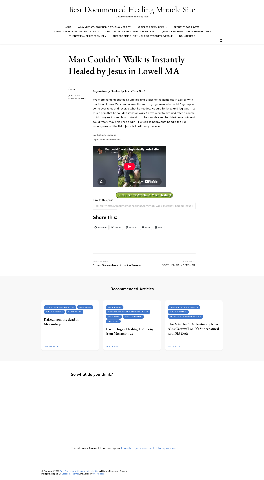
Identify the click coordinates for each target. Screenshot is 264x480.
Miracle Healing (54, 312)
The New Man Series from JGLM (87, 36)
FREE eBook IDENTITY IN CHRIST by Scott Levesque (142, 36)
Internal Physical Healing (184, 307)
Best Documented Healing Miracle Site (132, 9)
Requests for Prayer (186, 27)
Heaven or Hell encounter (60, 307)
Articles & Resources (151, 27)
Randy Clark (74, 312)
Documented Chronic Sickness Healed (128, 312)
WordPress (98, 473)
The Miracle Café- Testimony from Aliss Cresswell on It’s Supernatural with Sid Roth (193, 329)
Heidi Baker (85, 307)
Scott (71, 90)
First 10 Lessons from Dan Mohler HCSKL (130, 31)
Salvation (113, 321)
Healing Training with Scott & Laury (76, 31)
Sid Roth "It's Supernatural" (185, 317)
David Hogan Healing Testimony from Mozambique (130, 331)
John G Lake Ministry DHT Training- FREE (186, 31)
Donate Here (187, 36)
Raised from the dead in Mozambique (61, 321)
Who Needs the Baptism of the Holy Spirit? (104, 27)
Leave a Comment (78, 98)
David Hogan (114, 307)
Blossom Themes (70, 473)
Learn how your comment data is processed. (149, 448)
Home (68, 27)
